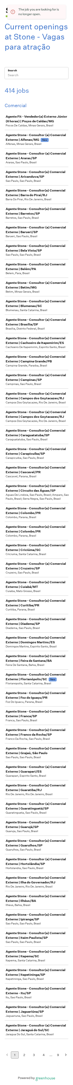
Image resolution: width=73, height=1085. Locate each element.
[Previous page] (7, 1055)
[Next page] (66, 1055)
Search (12, 70)
